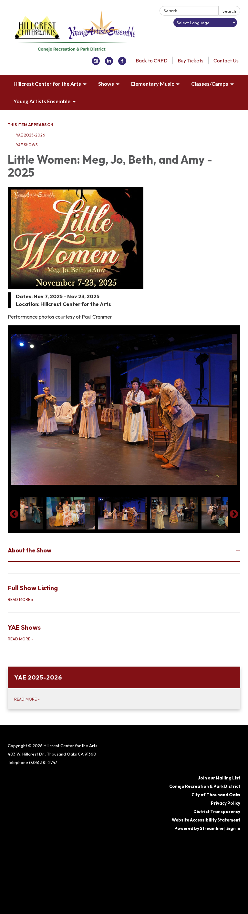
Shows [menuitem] (106, 84)
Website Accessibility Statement (206, 819)
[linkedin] (109, 63)
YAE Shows (26, 144)
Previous (14, 514)
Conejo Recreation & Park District (204, 786)
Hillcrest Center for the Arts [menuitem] (47, 84)
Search (229, 11)
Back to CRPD (152, 60)
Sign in (233, 828)
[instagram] (96, 63)
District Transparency (216, 811)
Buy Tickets (190, 60)
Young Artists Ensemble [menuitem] (42, 101)
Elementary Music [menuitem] (152, 84)
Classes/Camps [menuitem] (209, 84)
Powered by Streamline (198, 828)
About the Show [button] (29, 550)
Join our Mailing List (219, 777)
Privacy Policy (225, 803)
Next (234, 514)
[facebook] (122, 63)
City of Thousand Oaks (215, 794)
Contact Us (226, 60)
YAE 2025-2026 (30, 135)
